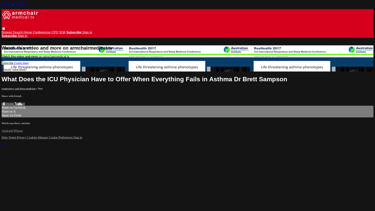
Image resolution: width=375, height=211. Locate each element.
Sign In (22, 36)
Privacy (22, 137)
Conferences (42, 32)
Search (18, 32)
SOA (62, 32)
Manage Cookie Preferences (55, 137)
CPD (54, 32)
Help (5, 137)
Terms (12, 137)
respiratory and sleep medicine (19, 88)
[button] (3, 28)
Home (28, 32)
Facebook (8, 104)
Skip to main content (14, 3)
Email (21, 104)
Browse (7, 32)
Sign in (87, 32)
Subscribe (8, 63)
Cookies (32, 137)
